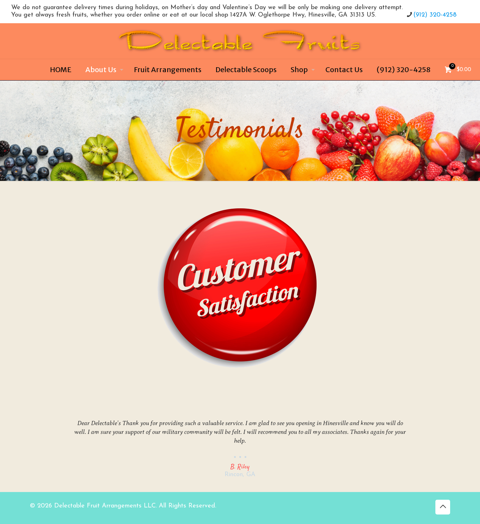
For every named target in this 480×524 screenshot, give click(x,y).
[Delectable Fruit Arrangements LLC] (240, 41)
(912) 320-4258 (434, 15)
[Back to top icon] (442, 507)
